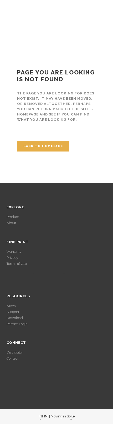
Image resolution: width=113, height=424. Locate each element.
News (11, 306)
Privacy (12, 258)
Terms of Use (17, 264)
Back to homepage (43, 146)
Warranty (14, 252)
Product (13, 217)
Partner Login (17, 324)
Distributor (15, 352)
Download (15, 318)
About (11, 223)
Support (13, 312)
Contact (12, 358)
